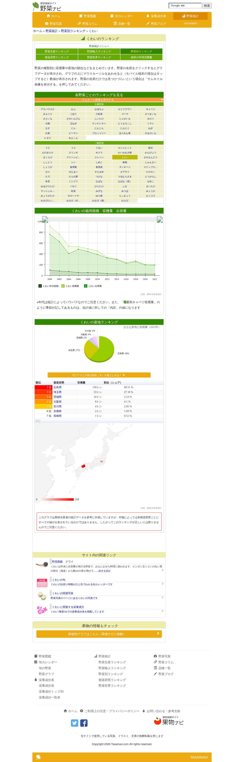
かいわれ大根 (125, 152)
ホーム (55, 16)
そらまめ (99, 171)
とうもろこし (125, 123)
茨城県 (58, 396)
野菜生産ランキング (57, 51)
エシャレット (125, 147)
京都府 (58, 411)
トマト (150, 123)
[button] (36, 421)
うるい (99, 147)
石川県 (58, 406)
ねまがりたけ (48, 186)
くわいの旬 (58, 579)
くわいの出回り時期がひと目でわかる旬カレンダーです (82, 584)
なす (47, 128)
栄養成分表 (158, 16)
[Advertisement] (99, 542)
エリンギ (73, 152)
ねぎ (150, 128)
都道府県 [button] (59, 382)
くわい (124, 157)
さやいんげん (73, 118)
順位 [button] (38, 382)
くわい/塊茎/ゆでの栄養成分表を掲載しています (77, 611)
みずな (99, 190)
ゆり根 (99, 195)
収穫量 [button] (81, 382)
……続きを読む (102, 570)
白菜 (47, 133)
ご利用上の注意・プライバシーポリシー (112, 711)
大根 (47, 123)
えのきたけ (47, 152)
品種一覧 (124, 23)
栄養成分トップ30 (51, 691)
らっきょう (125, 195)
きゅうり (47, 113)
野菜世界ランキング (99, 57)
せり (47, 171)
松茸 (73, 190)
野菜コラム (90, 23)
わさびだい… (48, 200)
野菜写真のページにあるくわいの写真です (74, 598)
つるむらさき (125, 176)
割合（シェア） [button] (113, 382)
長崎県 (58, 415)
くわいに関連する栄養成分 (68, 607)
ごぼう (73, 113)
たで (47, 176)
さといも (47, 118)
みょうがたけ (48, 195)
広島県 (58, 387)
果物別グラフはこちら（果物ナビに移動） (97, 634)
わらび (124, 200)
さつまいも (150, 113)
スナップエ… (150, 166)
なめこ (150, 181)
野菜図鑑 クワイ (62, 561)
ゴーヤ (124, 113)
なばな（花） (125, 181)
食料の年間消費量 (141, 57)
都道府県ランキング (57, 57)
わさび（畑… (99, 200)
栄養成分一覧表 (49, 697)
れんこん (73, 137)
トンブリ (73, 181)
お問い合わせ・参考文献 (163, 711)
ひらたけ (99, 186)
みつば (124, 190)
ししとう (47, 162)
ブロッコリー (99, 133)
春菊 (125, 162)
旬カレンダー (124, 16)
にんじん (99, 128)
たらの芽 (73, 176)
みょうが (150, 190)
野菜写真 (56, 23)
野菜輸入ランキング (99, 51)
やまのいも (150, 133)
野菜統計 (193, 16)
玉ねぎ (73, 123)
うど (47, 147)
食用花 (99, 166)
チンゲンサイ (99, 123)
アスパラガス (48, 109)
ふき (125, 186)
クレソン (99, 157)
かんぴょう (150, 152)
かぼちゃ (99, 109)
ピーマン (73, 133)
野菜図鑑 (90, 16)
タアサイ (124, 171)
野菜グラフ (46, 674)
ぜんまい (73, 171)
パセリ (73, 186)
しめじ (99, 162)
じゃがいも (125, 118)
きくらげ (47, 157)
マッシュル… (48, 190)
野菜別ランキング (73, 31)
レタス (47, 137)
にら (73, 128)
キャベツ (150, 109)
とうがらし (150, 176)
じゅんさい (150, 162)
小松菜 (99, 113)
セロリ (150, 118)
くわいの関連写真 (62, 593)
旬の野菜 (45, 668)
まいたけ (150, 186)
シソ (73, 162)
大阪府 (58, 401)
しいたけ (99, 118)
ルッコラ (150, 195)
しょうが (47, 166)
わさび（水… (73, 200)
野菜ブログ (158, 23)
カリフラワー (125, 109)
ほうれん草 (125, 133)
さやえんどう (150, 157)
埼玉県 (58, 392)
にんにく (124, 128)
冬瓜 (47, 181)
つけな (99, 176)
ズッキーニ (125, 166)
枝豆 (150, 147)
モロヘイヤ (73, 195)
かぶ (73, 109)
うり (73, 147)
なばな (99, 181)
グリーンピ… (73, 157)
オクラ (99, 152)
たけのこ (150, 171)
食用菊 (73, 166)
